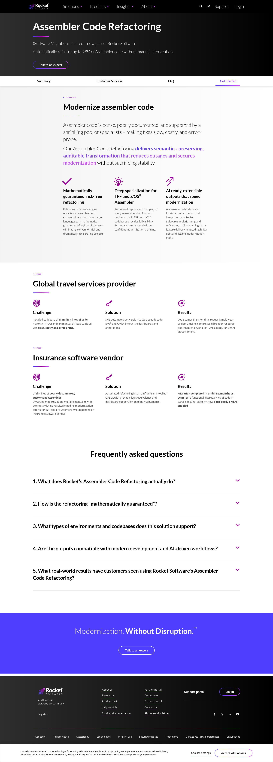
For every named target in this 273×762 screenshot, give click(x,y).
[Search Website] (201, 6)
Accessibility (82, 736)
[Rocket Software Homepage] (39, 6)
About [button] (146, 6)
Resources (108, 695)
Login (239, 6)
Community (151, 695)
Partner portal (153, 689)
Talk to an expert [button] (50, 65)
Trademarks (171, 736)
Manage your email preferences (202, 736)
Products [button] (98, 6)
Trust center (39, 736)
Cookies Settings (201, 753)
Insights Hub (109, 707)
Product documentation (116, 713)
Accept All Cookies (233, 753)
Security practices (148, 736)
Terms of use (125, 736)
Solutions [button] (71, 6)
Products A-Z (109, 701)
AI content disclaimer (157, 713)
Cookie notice (104, 736)
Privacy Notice (61, 736)
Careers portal (153, 701)
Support (222, 6)
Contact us (151, 707)
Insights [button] (123, 6)
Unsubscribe (233, 736)
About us (107, 689)
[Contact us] (208, 6)
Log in (230, 692)
